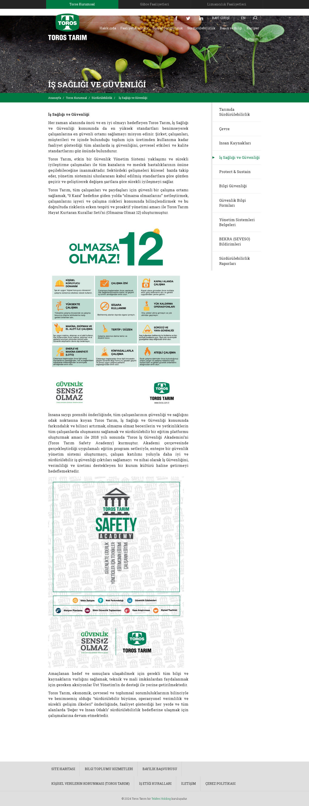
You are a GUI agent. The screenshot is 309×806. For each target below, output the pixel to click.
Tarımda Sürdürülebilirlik (234, 112)
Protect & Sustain (235, 171)
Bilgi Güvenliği (233, 185)
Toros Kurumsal (76, 98)
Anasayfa (54, 98)
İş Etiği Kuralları (155, 783)
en (243, 18)
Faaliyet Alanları (134, 28)
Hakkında (108, 28)
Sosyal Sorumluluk (167, 28)
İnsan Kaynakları (235, 143)
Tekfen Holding (161, 799)
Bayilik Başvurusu (160, 769)
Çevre (224, 128)
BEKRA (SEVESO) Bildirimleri (234, 241)
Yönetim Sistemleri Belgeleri (237, 222)
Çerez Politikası (220, 783)
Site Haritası (63, 769)
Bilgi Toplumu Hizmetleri (109, 769)
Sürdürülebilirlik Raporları (234, 261)
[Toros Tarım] (67, 26)
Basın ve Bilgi (231, 28)
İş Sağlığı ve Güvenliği (239, 157)
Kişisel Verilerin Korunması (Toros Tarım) (90, 783)
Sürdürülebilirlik (201, 28)
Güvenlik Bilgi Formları (232, 203)
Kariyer (253, 28)
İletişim (252, 39)
